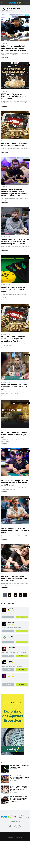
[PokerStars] (4, 650)
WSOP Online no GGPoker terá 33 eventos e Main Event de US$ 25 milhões (14, 435)
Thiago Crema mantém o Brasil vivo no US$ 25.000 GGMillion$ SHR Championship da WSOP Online (15, 241)
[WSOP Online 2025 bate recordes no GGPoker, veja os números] (15, 125)
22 (15, 595)
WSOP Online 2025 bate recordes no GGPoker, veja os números (14, 145)
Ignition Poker (12, 609)
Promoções (20, 403)
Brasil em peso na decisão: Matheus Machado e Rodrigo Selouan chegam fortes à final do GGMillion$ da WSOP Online (14, 192)
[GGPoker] (4, 664)
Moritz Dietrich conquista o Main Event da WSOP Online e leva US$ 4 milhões (14, 387)
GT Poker (10, 636)
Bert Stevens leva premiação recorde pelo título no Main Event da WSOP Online (14, 578)
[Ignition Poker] (4, 612)
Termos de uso (18, 837)
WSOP (27, 16)
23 (20, 595)
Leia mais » (4, 57)
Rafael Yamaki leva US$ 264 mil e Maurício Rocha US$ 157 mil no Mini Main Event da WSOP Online (19, 799)
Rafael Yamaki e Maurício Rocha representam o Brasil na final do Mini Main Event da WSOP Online (13, 48)
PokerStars (11, 647)
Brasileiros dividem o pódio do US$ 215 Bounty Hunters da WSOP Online (14, 289)
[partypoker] (4, 625)
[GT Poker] (4, 639)
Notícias (21, 16)
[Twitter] (15, 826)
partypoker (11, 622)
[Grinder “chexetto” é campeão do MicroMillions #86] (5, 772)
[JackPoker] (4, 678)
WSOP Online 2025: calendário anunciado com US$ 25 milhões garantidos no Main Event (13, 339)
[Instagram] (20, 826)
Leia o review (8, 617)
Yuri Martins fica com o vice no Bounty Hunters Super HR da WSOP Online (15, 531)
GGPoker (10, 661)
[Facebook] (10, 826)
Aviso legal (10, 837)
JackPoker (11, 675)
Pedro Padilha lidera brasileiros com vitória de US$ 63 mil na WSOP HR (19, 777)
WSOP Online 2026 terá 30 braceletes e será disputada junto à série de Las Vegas (14, 96)
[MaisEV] (15, 2)
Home (2, 10)
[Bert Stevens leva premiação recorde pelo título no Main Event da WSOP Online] (15, 558)
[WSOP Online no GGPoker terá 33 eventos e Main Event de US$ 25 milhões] (15, 414)
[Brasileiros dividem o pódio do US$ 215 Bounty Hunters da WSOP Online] (15, 269)
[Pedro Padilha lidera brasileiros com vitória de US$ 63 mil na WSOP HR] (5, 782)
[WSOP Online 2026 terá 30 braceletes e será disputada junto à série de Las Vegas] (15, 75)
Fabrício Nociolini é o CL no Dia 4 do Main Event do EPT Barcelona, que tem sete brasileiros (18, 789)
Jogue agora (21, 617)
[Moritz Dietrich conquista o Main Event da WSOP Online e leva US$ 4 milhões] (15, 366)
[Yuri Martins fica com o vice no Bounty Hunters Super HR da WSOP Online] (15, 510)
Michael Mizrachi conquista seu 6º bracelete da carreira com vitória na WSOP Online (14, 483)
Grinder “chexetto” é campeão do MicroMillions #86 (19, 766)
